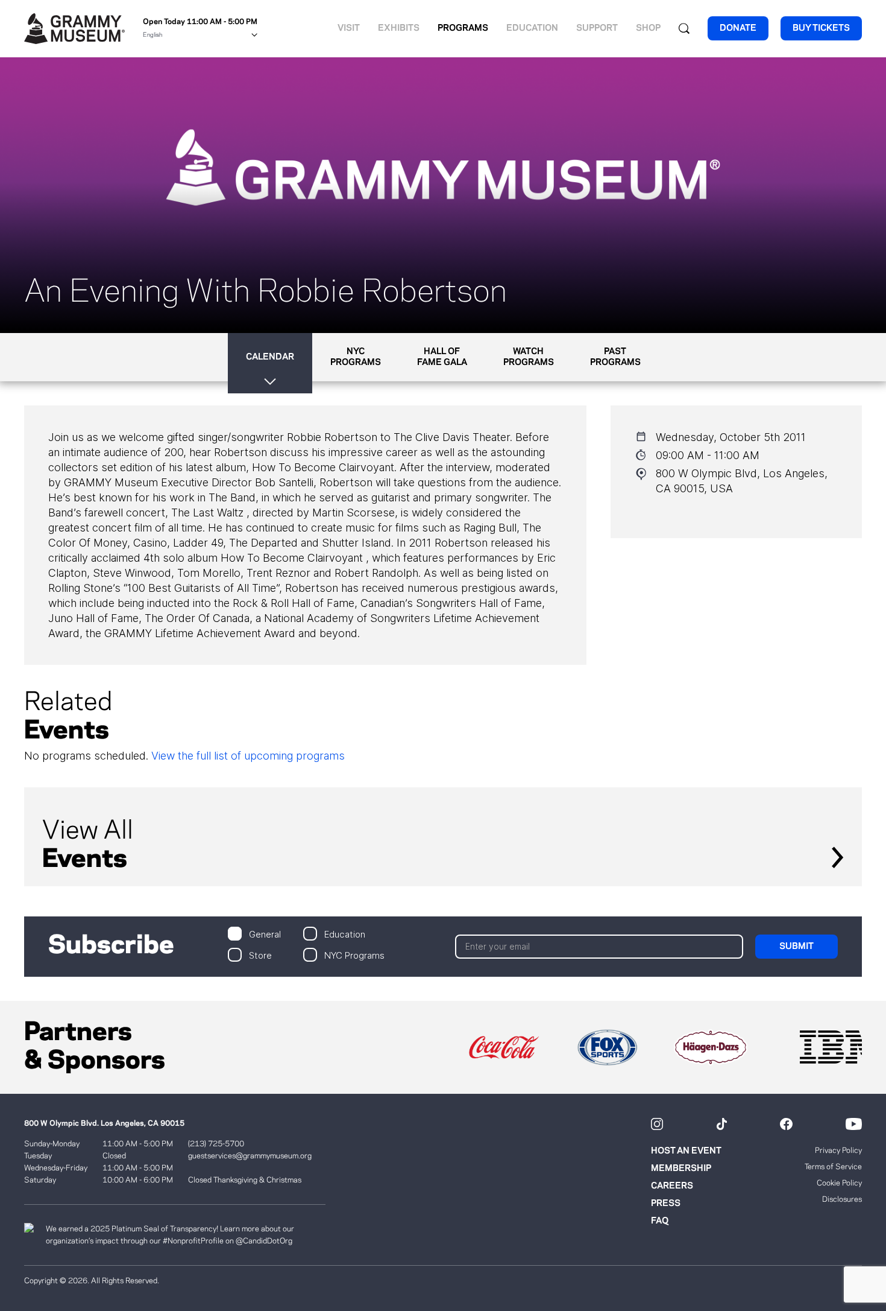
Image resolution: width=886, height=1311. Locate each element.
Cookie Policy (839, 1183)
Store (260, 955)
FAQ (659, 1221)
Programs (463, 28)
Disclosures (842, 1199)
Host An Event (686, 1151)
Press (665, 1203)
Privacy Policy (838, 1150)
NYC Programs (354, 955)
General (265, 933)
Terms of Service (833, 1166)
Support (597, 28)
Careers (672, 1186)
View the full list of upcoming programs (248, 755)
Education (532, 28)
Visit (349, 28)
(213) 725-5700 (216, 1144)
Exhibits (398, 28)
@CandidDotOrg (264, 1241)
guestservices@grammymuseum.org (250, 1156)
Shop (648, 28)
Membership (681, 1168)
